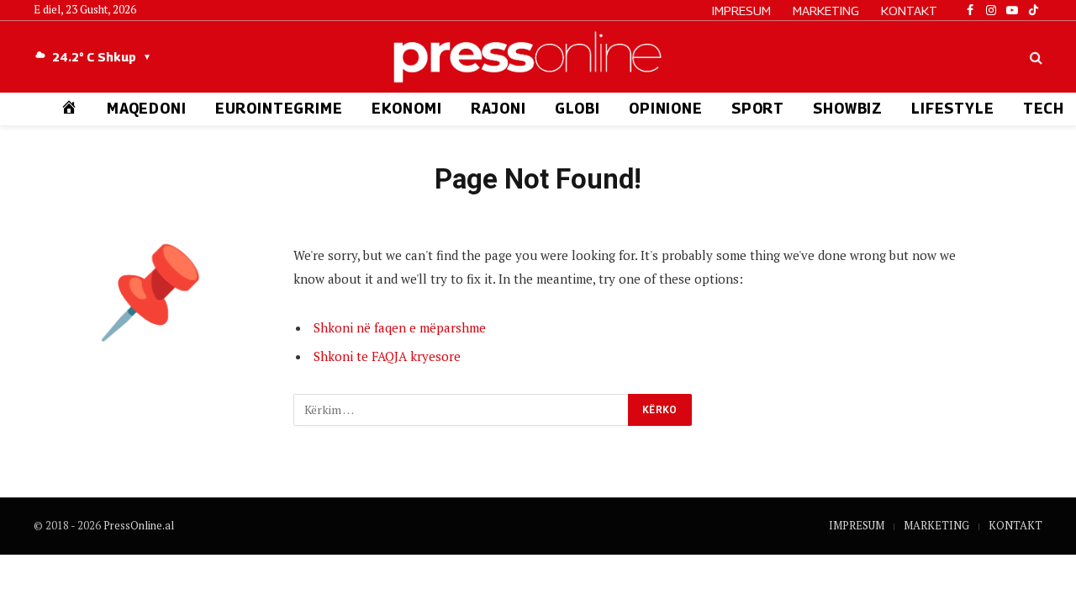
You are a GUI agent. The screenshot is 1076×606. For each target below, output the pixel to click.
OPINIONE (666, 108)
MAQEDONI (147, 108)
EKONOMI (407, 108)
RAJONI (498, 108)
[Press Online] (538, 57)
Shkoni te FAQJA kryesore (387, 356)
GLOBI (577, 108)
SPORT (757, 108)
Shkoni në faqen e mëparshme (400, 327)
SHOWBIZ (848, 108)
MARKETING (826, 10)
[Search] (1034, 57)
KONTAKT (909, 10)
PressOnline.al (138, 525)
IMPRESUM (741, 10)
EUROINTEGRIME (279, 108)
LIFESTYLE (952, 108)
